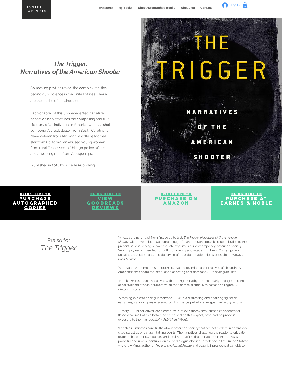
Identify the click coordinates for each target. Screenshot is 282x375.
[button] (125, 7)
